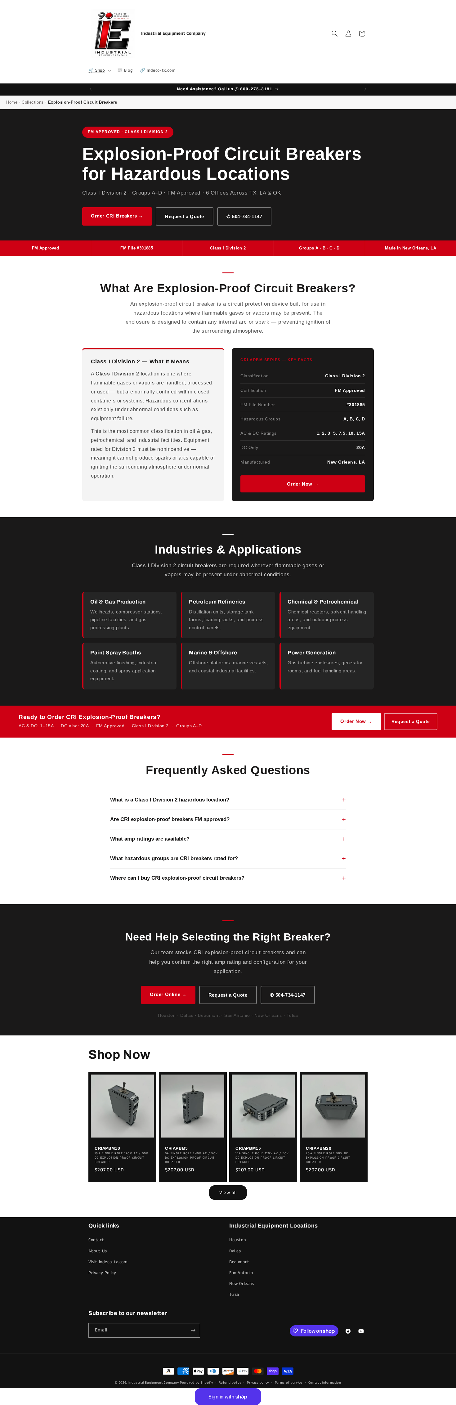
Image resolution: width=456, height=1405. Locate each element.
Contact (96, 1240)
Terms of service (288, 1382)
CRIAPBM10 (107, 1148)
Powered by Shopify (196, 1382)
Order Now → (303, 484)
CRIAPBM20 (318, 1148)
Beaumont (239, 1262)
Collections (33, 102)
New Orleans (241, 1284)
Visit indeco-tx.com (107, 1262)
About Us (97, 1251)
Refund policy (230, 1382)
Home (11, 102)
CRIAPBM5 (176, 1148)
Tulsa (234, 1294)
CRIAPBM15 (248, 1148)
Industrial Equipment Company (153, 1382)
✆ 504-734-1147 (244, 216)
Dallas (235, 1251)
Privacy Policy (102, 1273)
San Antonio (241, 1273)
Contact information (324, 1382)
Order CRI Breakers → (117, 215)
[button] (99, 70)
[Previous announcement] (90, 89)
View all (228, 1192)
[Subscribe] (193, 1330)
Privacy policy (258, 1382)
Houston (237, 1240)
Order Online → (168, 994)
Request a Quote (184, 216)
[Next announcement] (365, 89)
